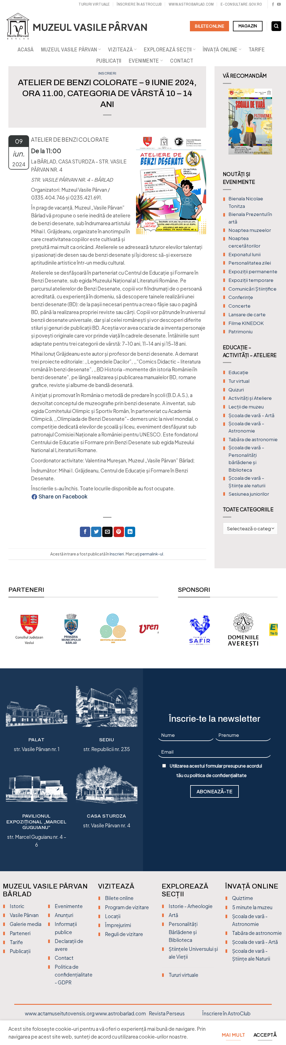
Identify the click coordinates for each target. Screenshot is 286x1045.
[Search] (276, 26)
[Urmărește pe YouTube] (279, 5)
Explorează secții (168, 49)
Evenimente (144, 60)
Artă (173, 915)
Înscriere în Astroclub (139, 4)
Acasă (26, 49)
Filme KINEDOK (246, 323)
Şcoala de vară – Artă (251, 415)
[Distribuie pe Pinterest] (119, 532)
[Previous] (227, 125)
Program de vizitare (127, 907)
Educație (238, 372)
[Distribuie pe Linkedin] (130, 532)
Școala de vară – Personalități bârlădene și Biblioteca (246, 459)
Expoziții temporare (250, 280)
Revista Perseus (167, 1013)
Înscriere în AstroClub (226, 1013)
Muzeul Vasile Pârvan (69, 49)
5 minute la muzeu (252, 907)
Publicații (108, 60)
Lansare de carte (247, 314)
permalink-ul (151, 553)
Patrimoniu (240, 331)
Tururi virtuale (94, 4)
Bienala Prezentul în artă (250, 218)
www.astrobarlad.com (191, 4)
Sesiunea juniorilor (248, 494)
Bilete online (119, 898)
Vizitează (120, 49)
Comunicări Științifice (252, 289)
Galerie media (25, 924)
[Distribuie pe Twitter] (96, 532)
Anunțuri (64, 915)
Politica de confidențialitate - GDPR (73, 974)
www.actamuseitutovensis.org (59, 1013)
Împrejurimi (118, 925)
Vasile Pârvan (24, 915)
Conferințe (240, 297)
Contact (181, 60)
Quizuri (236, 390)
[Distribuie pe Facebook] (85, 532)
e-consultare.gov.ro (241, 4)
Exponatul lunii (244, 254)
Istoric (17, 906)
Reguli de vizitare (124, 934)
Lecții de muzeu (246, 407)
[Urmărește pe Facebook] (273, 5)
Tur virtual (238, 381)
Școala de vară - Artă (255, 942)
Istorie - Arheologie (191, 906)
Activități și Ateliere (250, 398)
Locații (112, 916)
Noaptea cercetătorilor (244, 242)
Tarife (257, 49)
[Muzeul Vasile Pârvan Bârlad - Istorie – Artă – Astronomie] (81, 26)
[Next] (273, 125)
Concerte (239, 306)
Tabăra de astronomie (253, 439)
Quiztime (242, 898)
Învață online (220, 49)
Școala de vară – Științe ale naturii (246, 481)
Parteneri (20, 933)
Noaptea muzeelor (249, 230)
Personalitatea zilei (249, 263)
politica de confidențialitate (218, 775)
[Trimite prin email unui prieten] (107, 532)
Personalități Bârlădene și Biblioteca (183, 932)
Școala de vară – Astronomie (246, 427)
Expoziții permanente (252, 271)
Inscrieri (107, 73)
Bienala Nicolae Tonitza (245, 202)
